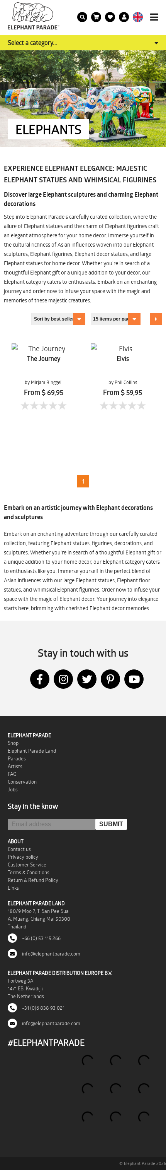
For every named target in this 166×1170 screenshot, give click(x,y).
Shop (13, 742)
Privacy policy (23, 856)
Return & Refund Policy (33, 880)
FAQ (12, 773)
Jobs (13, 789)
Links (13, 887)
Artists (15, 766)
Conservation (22, 781)
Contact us (19, 849)
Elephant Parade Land (32, 750)
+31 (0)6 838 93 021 (42, 1007)
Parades (17, 758)
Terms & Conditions (28, 872)
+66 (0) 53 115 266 (41, 938)
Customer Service (27, 864)
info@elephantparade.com (50, 953)
